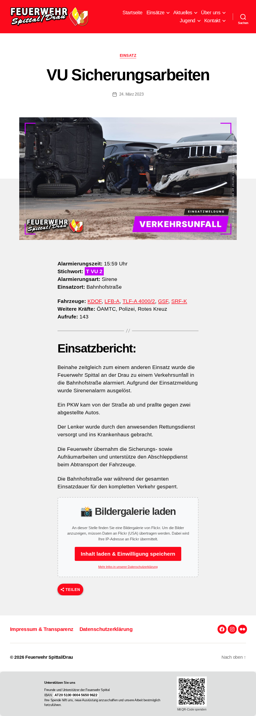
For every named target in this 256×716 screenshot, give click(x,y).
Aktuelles (182, 12)
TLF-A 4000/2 (138, 301)
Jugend (187, 20)
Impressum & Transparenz (42, 629)
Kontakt (212, 20)
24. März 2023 (131, 94)
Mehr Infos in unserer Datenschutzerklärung (128, 567)
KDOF (95, 301)
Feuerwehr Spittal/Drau (49, 657)
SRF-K (179, 301)
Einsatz (128, 55)
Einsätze (155, 12)
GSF (163, 301)
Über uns (210, 12)
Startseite (132, 12)
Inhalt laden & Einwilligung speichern (128, 554)
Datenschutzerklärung (106, 629)
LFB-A (112, 301)
